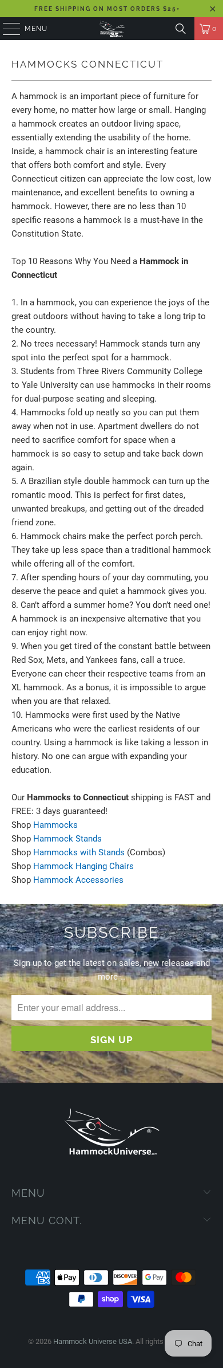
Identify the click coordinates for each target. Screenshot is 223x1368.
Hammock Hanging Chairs (83, 866)
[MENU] (6, 28)
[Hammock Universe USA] (112, 28)
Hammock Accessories (78, 880)
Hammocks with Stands (79, 852)
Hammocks (55, 825)
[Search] (181, 28)
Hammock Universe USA (92, 1341)
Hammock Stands (67, 839)
